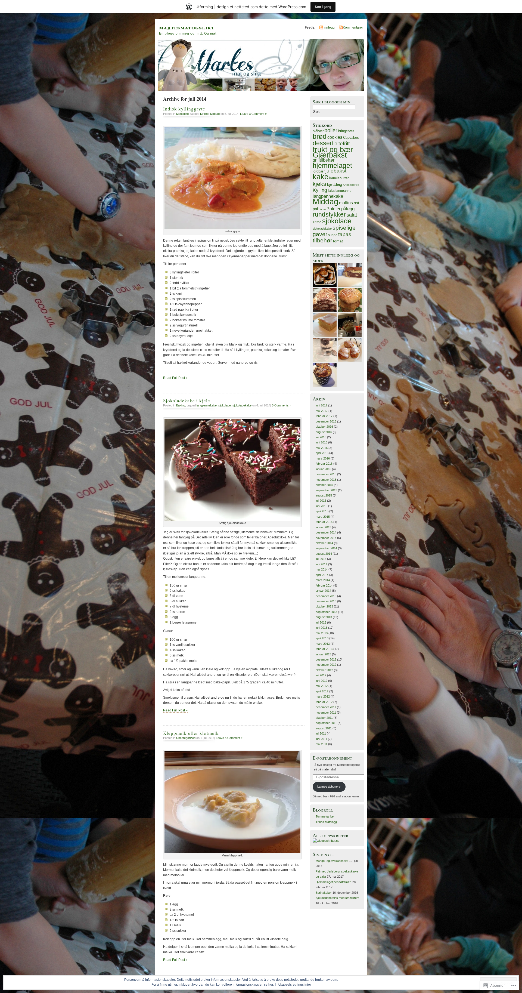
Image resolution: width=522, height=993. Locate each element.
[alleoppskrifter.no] (326, 840)
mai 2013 (322, 633)
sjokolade (224, 405)
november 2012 (326, 664)
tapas (344, 234)
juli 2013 (321, 622)
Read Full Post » (175, 378)
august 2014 (324, 553)
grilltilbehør (323, 160)
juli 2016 (321, 437)
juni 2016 (321, 442)
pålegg (348, 208)
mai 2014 (322, 569)
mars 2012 (323, 696)
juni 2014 (321, 564)
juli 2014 (321, 558)
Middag (215, 113)
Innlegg (329, 27)
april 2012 (322, 691)
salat (352, 215)
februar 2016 (324, 463)
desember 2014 (326, 532)
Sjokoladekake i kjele (186, 400)
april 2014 (322, 574)
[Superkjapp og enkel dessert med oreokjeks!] (325, 350)
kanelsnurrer (339, 178)
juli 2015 (321, 500)
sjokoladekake (241, 405)
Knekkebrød (351, 184)
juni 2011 (321, 739)
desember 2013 (326, 596)
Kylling (204, 113)
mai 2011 (321, 744)
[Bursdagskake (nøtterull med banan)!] (325, 300)
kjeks (319, 184)
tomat (338, 241)
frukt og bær (333, 149)
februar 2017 (324, 416)
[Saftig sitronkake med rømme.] (325, 325)
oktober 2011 (324, 717)
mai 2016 (322, 447)
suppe (332, 235)
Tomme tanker (325, 816)
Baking (180, 405)
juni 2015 (321, 506)
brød (320, 136)
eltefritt (342, 143)
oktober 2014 (324, 543)
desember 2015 (326, 474)
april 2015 (322, 511)
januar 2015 (323, 527)
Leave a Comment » (253, 113)
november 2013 (326, 601)
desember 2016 (326, 421)
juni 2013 (321, 627)
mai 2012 (322, 685)
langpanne (343, 191)
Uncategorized (185, 737)
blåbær (318, 131)
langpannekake (207, 405)
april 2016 (322, 453)
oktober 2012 (324, 670)
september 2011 (326, 722)
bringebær (346, 131)
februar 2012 (324, 702)
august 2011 (324, 728)
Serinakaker (324, 892)
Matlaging (182, 113)
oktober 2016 (324, 426)
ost (356, 203)
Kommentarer (353, 27)
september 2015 (326, 490)
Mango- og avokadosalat (332, 860)
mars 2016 (323, 458)
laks (331, 190)
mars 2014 (323, 580)
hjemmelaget (332, 165)
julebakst (335, 171)
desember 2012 (326, 659)
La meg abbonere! (329, 786)
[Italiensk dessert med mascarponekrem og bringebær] (350, 325)
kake (320, 176)
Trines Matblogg (326, 822)
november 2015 (326, 479)
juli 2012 (321, 675)
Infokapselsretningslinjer (293, 984)
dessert (323, 143)
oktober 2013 (324, 606)
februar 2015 (324, 521)
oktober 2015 (324, 484)
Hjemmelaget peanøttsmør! (334, 882)
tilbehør (322, 240)
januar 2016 (323, 469)
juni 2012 (321, 680)
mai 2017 (322, 410)
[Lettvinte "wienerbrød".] (350, 350)
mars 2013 (323, 643)
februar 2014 (324, 585)
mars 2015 (323, 516)
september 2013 (326, 611)
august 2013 (324, 617)
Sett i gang (323, 7)
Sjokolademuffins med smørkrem (337, 897)
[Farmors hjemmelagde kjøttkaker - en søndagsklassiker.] (325, 275)
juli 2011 (321, 733)
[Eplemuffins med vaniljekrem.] (325, 375)
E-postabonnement (332, 758)
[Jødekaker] (350, 300)
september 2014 (326, 548)
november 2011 (326, 712)
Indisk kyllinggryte (184, 109)
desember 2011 (326, 707)
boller (330, 130)
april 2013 (322, 638)
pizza (322, 209)
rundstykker (329, 214)
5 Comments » (281, 405)
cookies (334, 137)
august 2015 (324, 495)
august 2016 (324, 432)
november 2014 (326, 537)
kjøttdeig (334, 184)
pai (315, 208)
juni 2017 (321, 405)
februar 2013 (324, 648)
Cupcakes (351, 138)
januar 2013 (323, 654)
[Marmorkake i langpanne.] (350, 275)
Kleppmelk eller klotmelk (191, 733)
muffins (346, 203)
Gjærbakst (330, 155)
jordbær (319, 171)
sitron (317, 222)
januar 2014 (323, 590)
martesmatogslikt (187, 27)
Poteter (333, 208)
